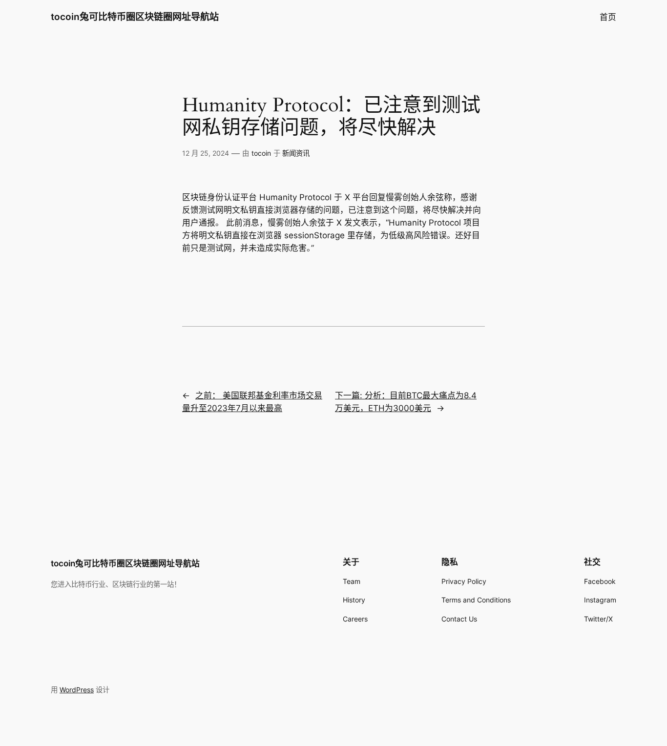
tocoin (261, 153)
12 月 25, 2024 (205, 153)
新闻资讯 (296, 153)
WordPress (77, 689)
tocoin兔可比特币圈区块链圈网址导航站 (135, 16)
